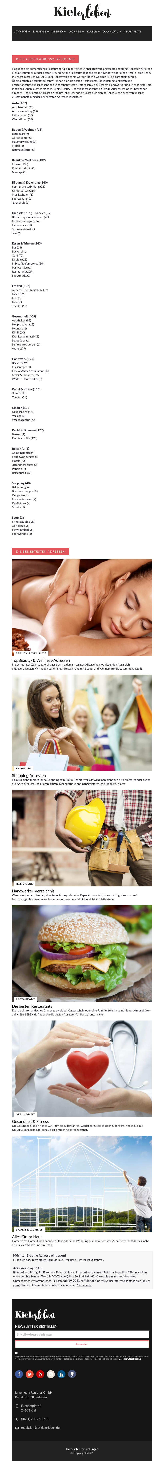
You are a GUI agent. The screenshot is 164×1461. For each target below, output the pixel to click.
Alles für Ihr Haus (27, 1236)
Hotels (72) (19, 460)
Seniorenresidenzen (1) (26, 344)
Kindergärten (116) (24, 190)
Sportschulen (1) (22, 198)
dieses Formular (49, 1259)
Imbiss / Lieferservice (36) (28, 263)
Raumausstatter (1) (23, 149)
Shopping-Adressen (29, 775)
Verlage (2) (18, 415)
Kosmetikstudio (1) (23, 168)
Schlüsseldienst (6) (23, 229)
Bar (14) (17, 247)
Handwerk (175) (23, 359)
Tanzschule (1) (20, 202)
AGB (88, 38)
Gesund (57, 31)
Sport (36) (19, 517)
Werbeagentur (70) (23, 419)
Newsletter (55, 38)
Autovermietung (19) (25, 111)
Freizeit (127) (21, 286)
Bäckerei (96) (20, 363)
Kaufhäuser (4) (21, 503)
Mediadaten (73, 38)
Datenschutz (102, 38)
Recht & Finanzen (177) (28, 430)
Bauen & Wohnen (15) (27, 129)
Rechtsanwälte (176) (24, 438)
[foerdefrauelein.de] (72, 1374)
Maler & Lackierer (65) (26, 375)
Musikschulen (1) (22, 194)
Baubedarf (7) (20, 133)
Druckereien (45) (22, 411)
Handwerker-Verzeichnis (33, 890)
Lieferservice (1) (22, 225)
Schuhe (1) (18, 507)
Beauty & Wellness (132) (29, 160)
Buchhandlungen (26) (25, 491)
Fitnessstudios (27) (23, 521)
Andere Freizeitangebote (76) (30, 290)
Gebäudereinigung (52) (26, 221)
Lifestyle (39, 31)
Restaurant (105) (22, 271)
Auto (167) (19, 103)
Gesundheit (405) (24, 316)
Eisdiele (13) (19, 259)
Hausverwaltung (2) (24, 141)
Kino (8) (17, 302)
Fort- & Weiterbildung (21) (28, 186)
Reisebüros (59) (21, 472)
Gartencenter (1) (22, 137)
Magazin (17, 38)
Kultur (92, 31)
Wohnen (75, 31)
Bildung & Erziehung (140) (30, 182)
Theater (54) (19, 397)
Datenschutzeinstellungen (82, 1449)
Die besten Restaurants (32, 1006)
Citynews (20, 31)
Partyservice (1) (21, 267)
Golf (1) (16, 298)
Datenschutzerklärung (130, 1358)
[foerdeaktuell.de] (61, 1374)
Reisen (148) (20, 448)
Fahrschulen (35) (22, 115)
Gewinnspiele (35, 38)
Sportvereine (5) (22, 533)
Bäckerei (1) (19, 251)
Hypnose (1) (19, 328)
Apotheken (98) (21, 320)
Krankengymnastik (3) (25, 336)
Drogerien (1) (20, 495)
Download (110, 31)
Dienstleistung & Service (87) (31, 213)
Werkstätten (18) (22, 119)
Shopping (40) (21, 483)
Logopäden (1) (20, 340)
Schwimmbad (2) (22, 529)
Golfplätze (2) (20, 525)
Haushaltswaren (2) (24, 499)
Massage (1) (19, 172)
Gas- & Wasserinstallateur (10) (30, 371)
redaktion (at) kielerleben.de (40, 1427)
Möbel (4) (18, 145)
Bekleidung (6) (21, 487)
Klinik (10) (18, 332)
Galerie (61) (19, 393)
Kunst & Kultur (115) (26, 389)
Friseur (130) (20, 164)
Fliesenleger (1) (21, 367)
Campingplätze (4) (23, 452)
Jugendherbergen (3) (24, 464)
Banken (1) (18, 434)
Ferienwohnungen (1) (25, 456)
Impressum (121, 38)
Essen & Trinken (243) (27, 243)
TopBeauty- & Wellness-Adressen (41, 660)
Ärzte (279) (19, 348)
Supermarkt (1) (21, 275)
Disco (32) (18, 294)
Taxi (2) (16, 233)
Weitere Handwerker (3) (27, 379)
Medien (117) (21, 407)
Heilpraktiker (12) (23, 324)
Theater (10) (19, 306)
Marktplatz (132, 31)
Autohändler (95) (22, 107)
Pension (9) (19, 468)
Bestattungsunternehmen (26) (30, 217)
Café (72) (17, 255)
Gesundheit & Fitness (30, 1121)
